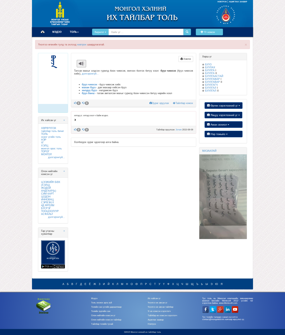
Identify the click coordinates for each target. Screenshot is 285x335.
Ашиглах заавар (156, 320)
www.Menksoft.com (228, 303)
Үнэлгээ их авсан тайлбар (160, 307)
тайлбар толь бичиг (52, 131)
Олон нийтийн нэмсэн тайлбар (106, 320)
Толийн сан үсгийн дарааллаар (106, 307)
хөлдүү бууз (89, 90)
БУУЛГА (210, 70)
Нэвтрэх (152, 324)
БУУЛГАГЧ (211, 84)
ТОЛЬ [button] (73, 31)
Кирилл (100, 32)
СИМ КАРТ (47, 193)
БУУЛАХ (210, 67)
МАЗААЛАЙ (209, 150)
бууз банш (88, 93)
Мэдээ (94, 298)
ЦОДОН (45, 196)
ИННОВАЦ (47, 199)
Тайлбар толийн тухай (102, 324)
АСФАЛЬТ (47, 214)
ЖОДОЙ (46, 187)
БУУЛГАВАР (212, 79)
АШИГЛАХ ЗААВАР (238, 2)
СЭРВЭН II (47, 202)
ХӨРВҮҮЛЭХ (48, 128)
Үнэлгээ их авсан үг (157, 302)
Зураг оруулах (161, 103)
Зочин (179, 129)
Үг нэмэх (211, 32)
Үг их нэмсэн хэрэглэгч (159, 311)
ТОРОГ (45, 151)
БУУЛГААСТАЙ (214, 76)
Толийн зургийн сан (100, 311)
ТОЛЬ (44, 133)
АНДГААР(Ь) (48, 190)
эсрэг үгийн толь (51, 136)
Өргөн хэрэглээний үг (224, 105)
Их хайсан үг (154, 298)
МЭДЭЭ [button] (56, 31)
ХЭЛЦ (44, 145)
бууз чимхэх (89, 84)
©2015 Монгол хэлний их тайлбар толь (142, 332)
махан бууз (89, 87)
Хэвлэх (187, 59)
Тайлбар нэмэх (184, 103)
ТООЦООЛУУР (50, 211)
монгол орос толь (51, 148)
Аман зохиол (219, 124)
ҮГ (42, 142)
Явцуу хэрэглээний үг (224, 115)
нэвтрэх (81, 44)
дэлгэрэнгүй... (56, 157)
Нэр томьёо (218, 134)
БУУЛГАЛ (210, 87)
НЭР (43, 139)
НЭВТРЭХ (222, 2)
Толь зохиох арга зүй (101, 302)
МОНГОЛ (46, 154)
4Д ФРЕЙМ (47, 205)
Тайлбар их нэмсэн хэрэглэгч (162, 315)
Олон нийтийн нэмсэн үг (103, 315)
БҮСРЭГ (46, 208)
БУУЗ (208, 64)
